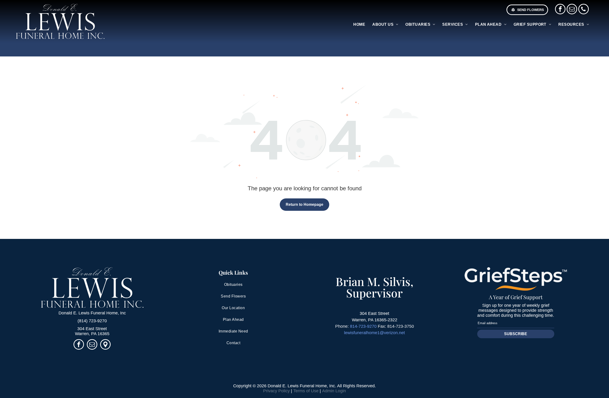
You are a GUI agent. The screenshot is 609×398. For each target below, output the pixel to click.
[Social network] (105, 345)
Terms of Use (306, 390)
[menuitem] (359, 24)
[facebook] (560, 9)
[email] (572, 9)
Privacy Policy (276, 390)
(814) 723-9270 (92, 320)
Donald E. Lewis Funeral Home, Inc (92, 313)
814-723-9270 (363, 326)
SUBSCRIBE (515, 334)
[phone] (583, 9)
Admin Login (334, 390)
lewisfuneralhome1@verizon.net (374, 332)
